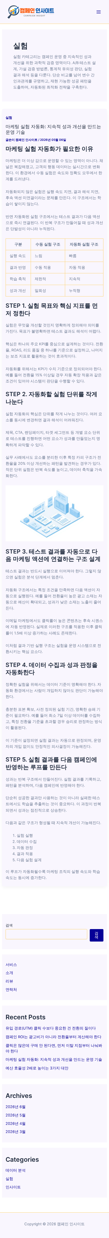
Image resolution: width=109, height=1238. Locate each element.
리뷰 (9, 981)
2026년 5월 (16, 1115)
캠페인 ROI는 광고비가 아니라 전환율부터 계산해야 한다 (53, 1037)
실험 (9, 1178)
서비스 (11, 964)
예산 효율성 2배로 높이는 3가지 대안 (37, 1068)
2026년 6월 (16, 1107)
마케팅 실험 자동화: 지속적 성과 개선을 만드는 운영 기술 (54, 1059)
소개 (9, 973)
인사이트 (13, 1187)
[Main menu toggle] (98, 12)
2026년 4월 (16, 1123)
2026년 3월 (16, 1131)
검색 (9, 925)
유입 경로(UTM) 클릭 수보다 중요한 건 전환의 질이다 (51, 1028)
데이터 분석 (16, 1170)
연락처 (11, 989)
